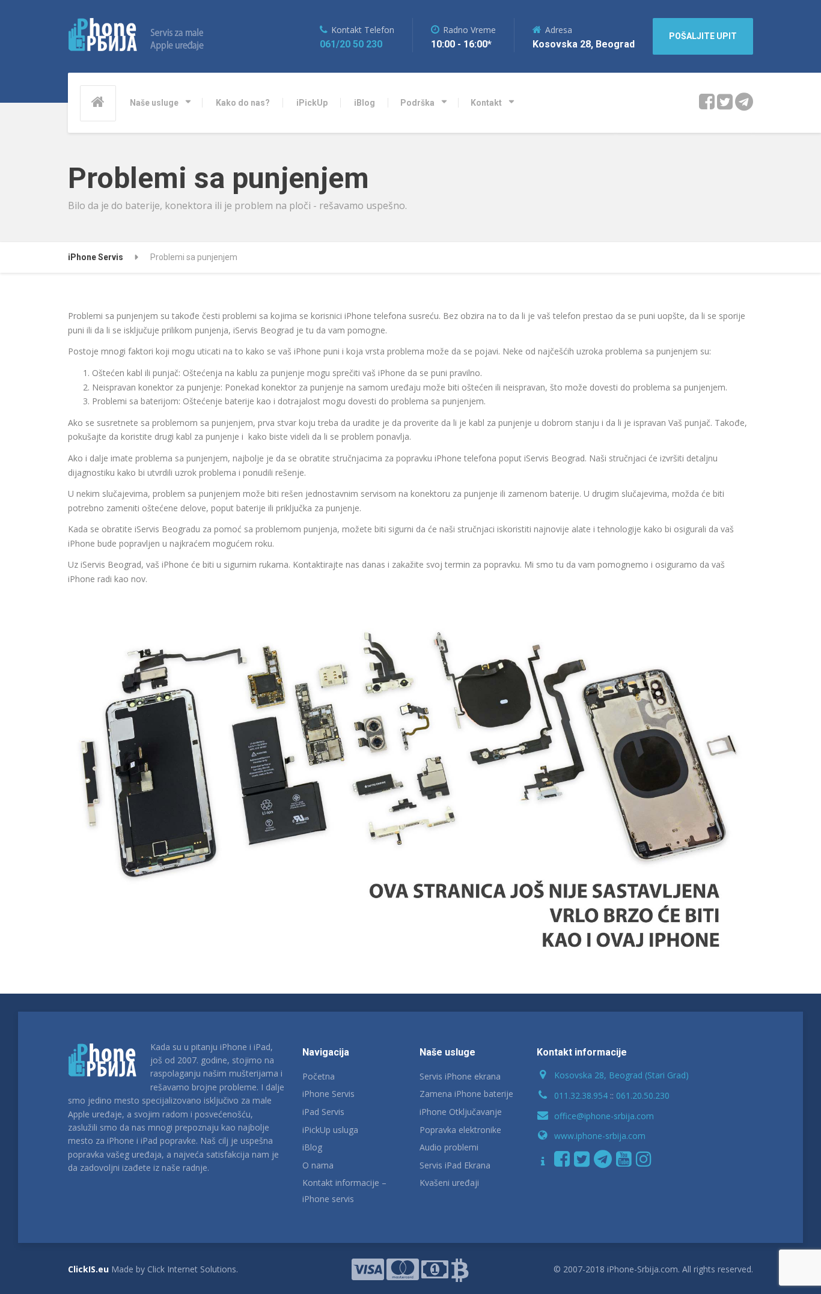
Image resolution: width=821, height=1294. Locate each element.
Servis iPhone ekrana (460, 1076)
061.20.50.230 (643, 1095)
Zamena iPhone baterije (466, 1093)
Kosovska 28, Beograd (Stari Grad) (621, 1075)
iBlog (364, 103)
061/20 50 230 (351, 44)
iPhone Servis (328, 1093)
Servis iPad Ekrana (455, 1165)
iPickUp (312, 103)
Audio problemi (449, 1147)
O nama (318, 1165)
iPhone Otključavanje (461, 1111)
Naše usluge (154, 103)
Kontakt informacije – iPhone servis (344, 1190)
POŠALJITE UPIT (703, 36)
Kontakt (486, 103)
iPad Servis (323, 1111)
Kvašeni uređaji (449, 1182)
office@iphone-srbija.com (604, 1116)
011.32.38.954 (581, 1095)
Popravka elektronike (460, 1129)
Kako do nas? (243, 103)
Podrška (417, 103)
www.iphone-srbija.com (600, 1135)
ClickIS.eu (88, 1269)
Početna (318, 1076)
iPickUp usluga (330, 1129)
